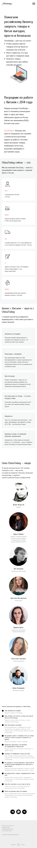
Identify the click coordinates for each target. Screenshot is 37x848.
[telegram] (12, 812)
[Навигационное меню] (33, 4)
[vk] (24, 812)
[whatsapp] (18, 812)
